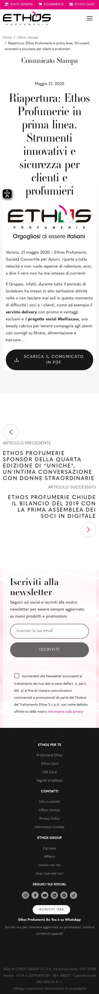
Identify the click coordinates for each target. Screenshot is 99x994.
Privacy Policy (49, 819)
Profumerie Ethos (49, 755)
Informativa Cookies (49, 827)
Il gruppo (49, 848)
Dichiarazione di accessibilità (65, 989)
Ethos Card (49, 764)
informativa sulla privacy (65, 712)
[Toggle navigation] (89, 18)
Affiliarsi (49, 857)
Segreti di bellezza (50, 781)
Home (7, 37)
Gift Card (49, 772)
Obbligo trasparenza (28, 989)
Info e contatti (49, 802)
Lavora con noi (50, 865)
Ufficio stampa (27, 37)
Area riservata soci (49, 874)
